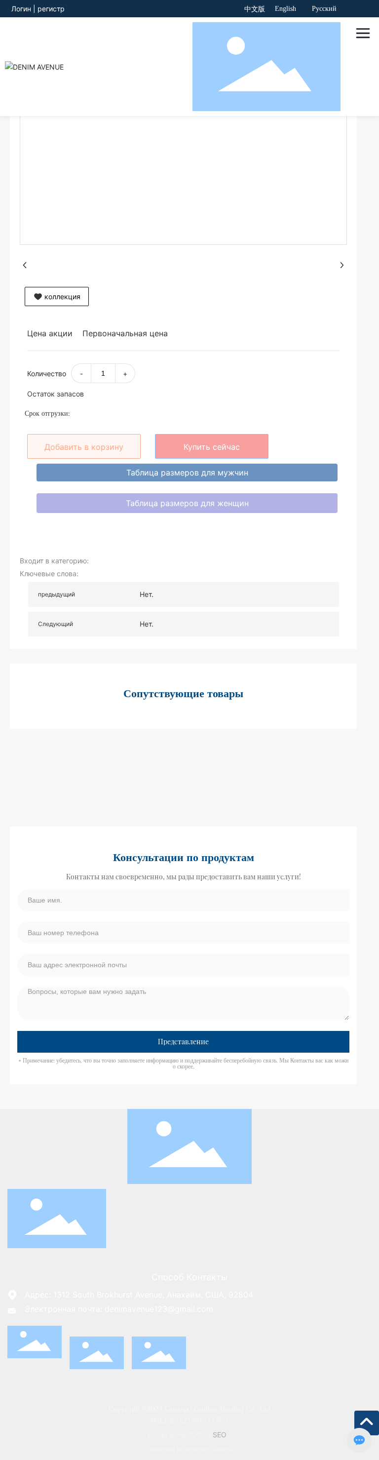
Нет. (146, 594)
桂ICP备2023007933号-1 (189, 1420)
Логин (22, 8)
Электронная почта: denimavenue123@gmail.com (119, 1309)
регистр (51, 8)
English (285, 8)
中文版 (254, 9)
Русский (324, 8)
